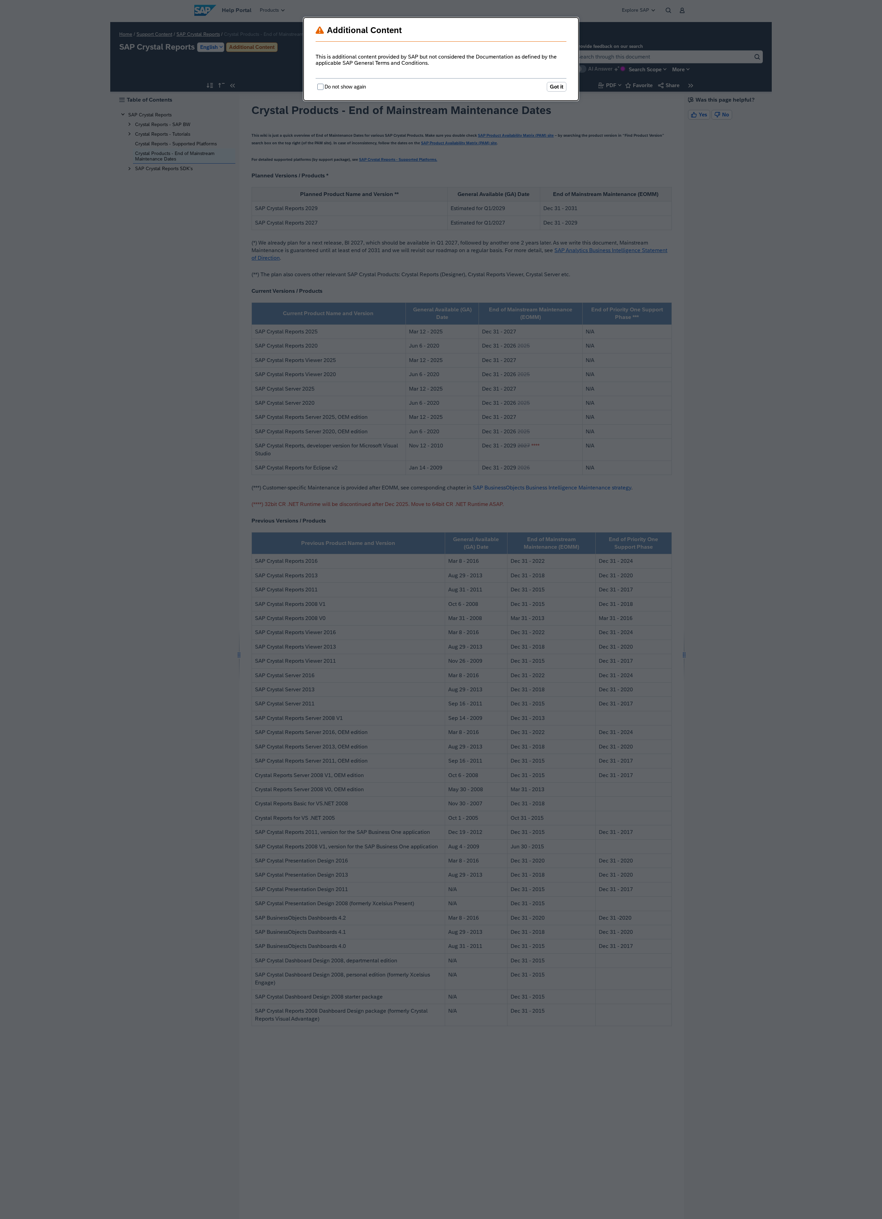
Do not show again (345, 87)
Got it (556, 87)
